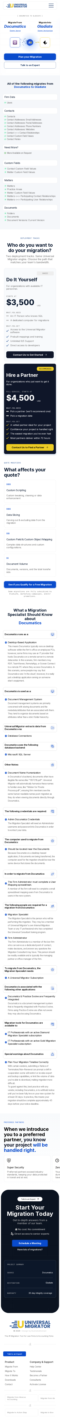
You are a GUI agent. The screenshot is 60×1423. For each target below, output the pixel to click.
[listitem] (30, 314)
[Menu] (50, 5)
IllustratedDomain (38, 1331)
